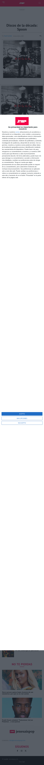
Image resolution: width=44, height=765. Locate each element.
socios (17, 132)
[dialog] (22, 382)
